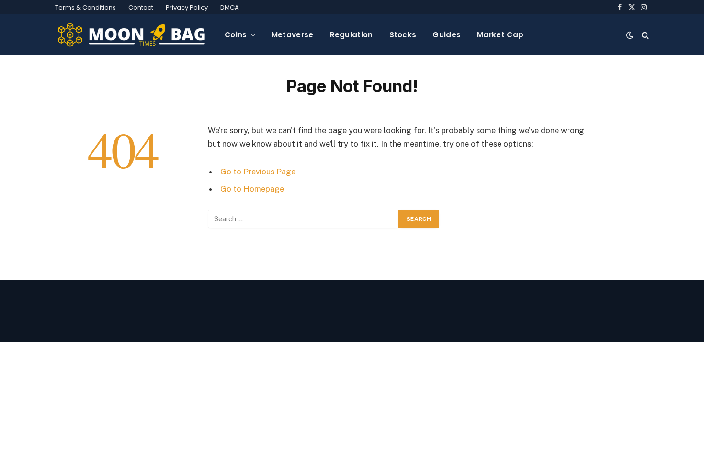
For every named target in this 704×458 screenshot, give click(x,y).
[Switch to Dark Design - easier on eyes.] (630, 35)
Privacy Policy (187, 7)
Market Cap (500, 35)
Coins (236, 35)
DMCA (229, 7)
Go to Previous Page (257, 171)
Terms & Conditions (85, 7)
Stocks (403, 35)
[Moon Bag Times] (132, 35)
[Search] (644, 35)
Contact (140, 7)
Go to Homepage (252, 189)
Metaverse (293, 35)
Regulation (351, 35)
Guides (446, 35)
